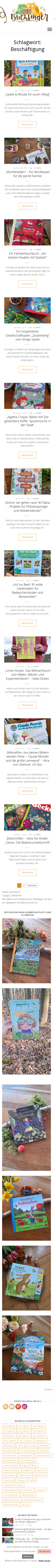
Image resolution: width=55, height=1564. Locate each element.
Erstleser (44, 1445)
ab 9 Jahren (23, 1435)
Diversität (31, 1445)
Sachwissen (9, 1475)
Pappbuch (28, 1470)
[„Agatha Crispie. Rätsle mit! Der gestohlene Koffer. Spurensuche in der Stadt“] (27, 395)
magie (25, 1465)
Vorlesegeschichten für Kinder (18, 1490)
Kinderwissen (10, 1460)
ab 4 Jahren (38, 1425)
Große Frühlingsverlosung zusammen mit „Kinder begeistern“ (33, 1520)
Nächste (32, 885)
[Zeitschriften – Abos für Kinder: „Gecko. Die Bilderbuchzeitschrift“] (27, 817)
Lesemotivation (11, 1465)
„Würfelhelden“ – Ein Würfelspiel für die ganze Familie (28, 174)
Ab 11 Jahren (10, 1440)
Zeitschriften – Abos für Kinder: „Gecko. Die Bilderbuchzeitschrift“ (27, 840)
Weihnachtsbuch (12, 1499)
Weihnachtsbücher (32, 1499)
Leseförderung (27, 1460)
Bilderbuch (9, 1445)
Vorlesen (41, 1490)
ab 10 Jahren (39, 1435)
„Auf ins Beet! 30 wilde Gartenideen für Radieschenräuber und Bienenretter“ (27, 590)
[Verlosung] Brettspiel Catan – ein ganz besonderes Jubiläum (33, 1530)
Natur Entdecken (12, 1470)
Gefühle (44, 1450)
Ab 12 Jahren (26, 1440)
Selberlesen (24, 1475)
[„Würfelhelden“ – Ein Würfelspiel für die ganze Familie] (27, 150)
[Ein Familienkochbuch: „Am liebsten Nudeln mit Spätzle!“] (27, 232)
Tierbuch (21, 1480)
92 (29, 1535)
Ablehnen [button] (28, 1556)
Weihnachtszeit (11, 1504)
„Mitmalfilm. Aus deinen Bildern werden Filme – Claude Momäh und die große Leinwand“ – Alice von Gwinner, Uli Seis (27, 758)
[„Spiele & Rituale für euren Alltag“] (27, 73)
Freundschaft (10, 1450)
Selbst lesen (40, 1475)
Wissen (25, 1504)
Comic (20, 1445)
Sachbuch (41, 1470)
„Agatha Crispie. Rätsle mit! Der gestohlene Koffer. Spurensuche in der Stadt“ (27, 421)
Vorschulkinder (11, 1494)
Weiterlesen (27, 124)
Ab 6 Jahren (24, 1430)
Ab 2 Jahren (9, 1425)
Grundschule (10, 1455)
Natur (34, 1465)
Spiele (27, 181)
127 (27, 1525)
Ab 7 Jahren (38, 1430)
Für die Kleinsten (28, 1450)
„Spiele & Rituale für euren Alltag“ (27, 94)
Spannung (8, 1480)
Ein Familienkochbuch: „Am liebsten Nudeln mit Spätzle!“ (27, 255)
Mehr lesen (44, 1560)
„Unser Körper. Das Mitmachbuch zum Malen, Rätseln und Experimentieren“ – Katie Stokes (27, 674)
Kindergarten (26, 1455)
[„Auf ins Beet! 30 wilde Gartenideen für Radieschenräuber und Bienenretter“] (27, 563)
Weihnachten (28, 1494)
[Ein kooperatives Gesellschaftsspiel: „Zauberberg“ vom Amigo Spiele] (27, 310)
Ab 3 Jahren (24, 1425)
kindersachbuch (43, 1455)
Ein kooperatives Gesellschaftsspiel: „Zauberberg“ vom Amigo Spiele (28, 335)
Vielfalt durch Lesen (13, 1485)
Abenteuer (41, 1440)
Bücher (27, 99)
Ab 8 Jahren (9, 1435)
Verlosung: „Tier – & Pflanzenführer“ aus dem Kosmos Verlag (32, 1540)
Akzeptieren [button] (44, 1551)
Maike (36, 90)
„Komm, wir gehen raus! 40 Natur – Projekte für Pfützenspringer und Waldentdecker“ (27, 506)
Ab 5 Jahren (9, 1430)
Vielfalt (32, 1480)
